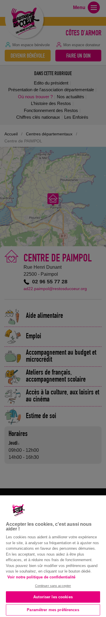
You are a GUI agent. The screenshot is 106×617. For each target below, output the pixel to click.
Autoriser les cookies (53, 597)
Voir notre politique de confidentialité (41, 577)
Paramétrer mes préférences (53, 610)
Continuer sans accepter (53, 585)
